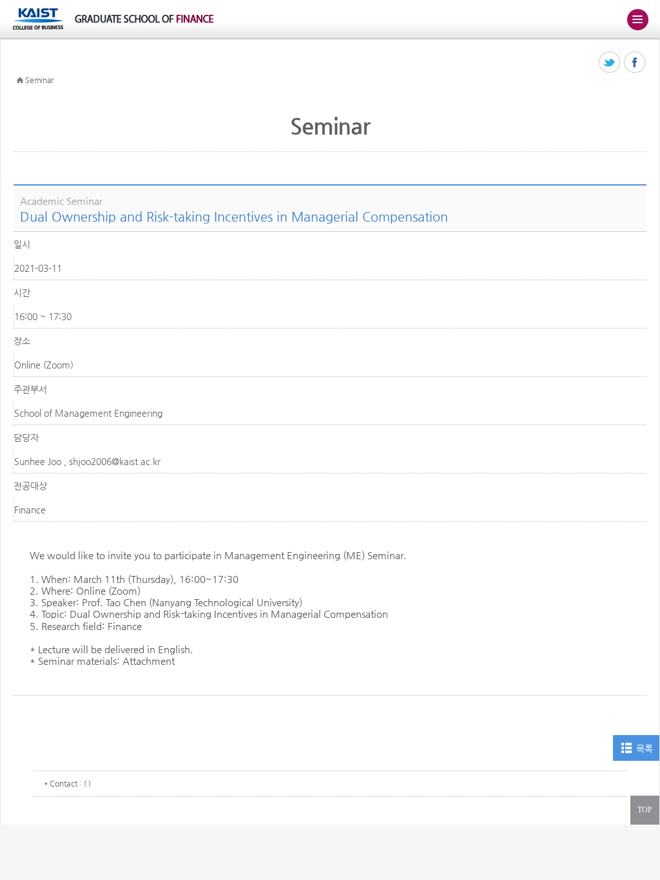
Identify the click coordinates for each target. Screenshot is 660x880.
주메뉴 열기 (637, 19)
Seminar (39, 79)
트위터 (610, 63)
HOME (20, 80)
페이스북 (635, 63)
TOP (644, 809)
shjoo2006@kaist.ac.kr (114, 461)
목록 (644, 748)
